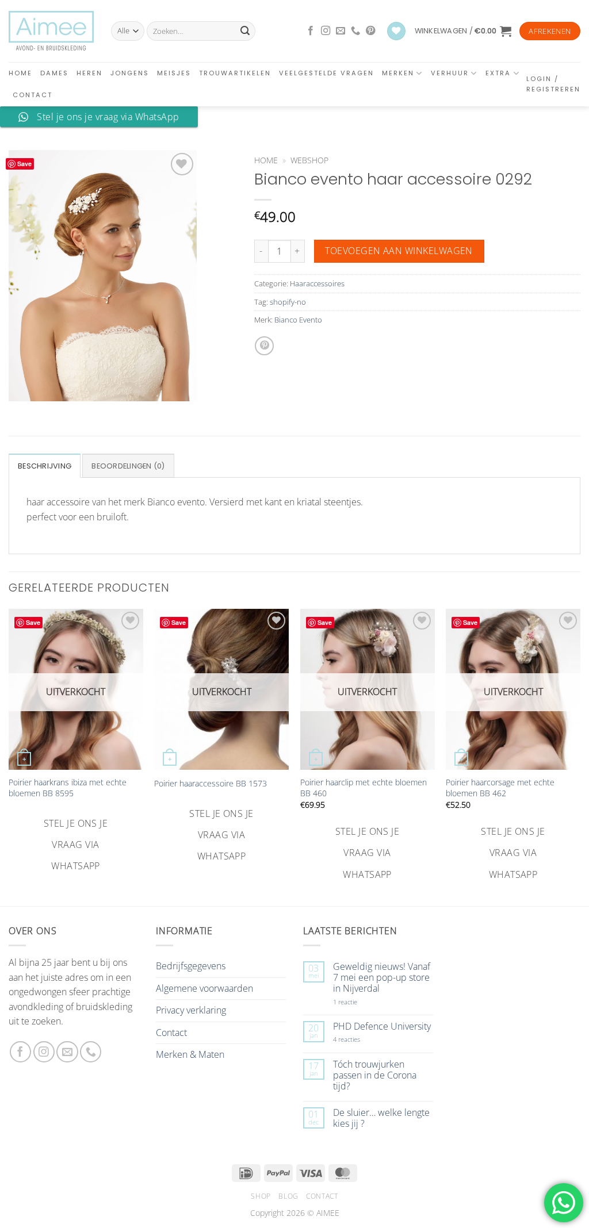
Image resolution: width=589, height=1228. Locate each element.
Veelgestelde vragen (326, 73)
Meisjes (174, 73)
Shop (260, 1196)
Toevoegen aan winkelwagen (399, 250)
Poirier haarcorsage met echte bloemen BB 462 (500, 788)
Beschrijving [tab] (44, 466)
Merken (398, 73)
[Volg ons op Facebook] (310, 31)
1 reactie (358, 1002)
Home (20, 73)
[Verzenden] (245, 31)
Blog (288, 1196)
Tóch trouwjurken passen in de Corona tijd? (374, 1075)
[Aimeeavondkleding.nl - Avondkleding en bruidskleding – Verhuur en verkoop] (51, 31)
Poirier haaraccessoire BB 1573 (210, 783)
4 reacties (360, 1039)
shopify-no (288, 302)
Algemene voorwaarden (204, 988)
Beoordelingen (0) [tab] (128, 466)
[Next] (579, 746)
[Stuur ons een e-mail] (340, 31)
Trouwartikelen (235, 73)
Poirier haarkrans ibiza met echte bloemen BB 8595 (68, 788)
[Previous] (9, 746)
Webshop (309, 160)
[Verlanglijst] (396, 31)
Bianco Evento (298, 319)
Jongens (129, 73)
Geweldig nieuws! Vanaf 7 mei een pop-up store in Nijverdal (381, 978)
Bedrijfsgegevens (190, 966)
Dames (54, 73)
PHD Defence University (382, 1026)
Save (24, 163)
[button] (463, 31)
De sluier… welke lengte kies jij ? (381, 1118)
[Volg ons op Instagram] (325, 31)
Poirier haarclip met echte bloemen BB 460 (363, 788)
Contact (32, 94)
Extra (498, 73)
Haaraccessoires (317, 283)
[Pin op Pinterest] (264, 345)
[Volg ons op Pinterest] (370, 31)
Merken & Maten (190, 1054)
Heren (89, 73)
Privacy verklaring (191, 1010)
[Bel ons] (355, 31)
